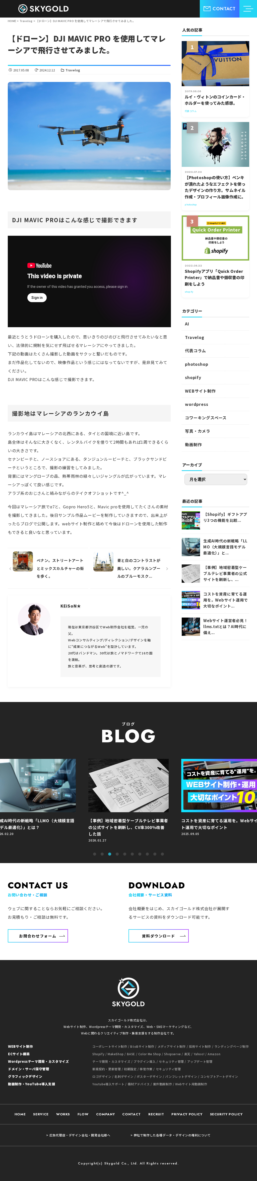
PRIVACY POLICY (186, 1114)
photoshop (196, 364)
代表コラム (195, 350)
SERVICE (41, 1114)
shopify (193, 377)
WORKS (63, 1114)
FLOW (83, 1114)
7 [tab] (139, 854)
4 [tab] (117, 854)
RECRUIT (156, 1114)
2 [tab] (102, 854)
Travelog (73, 70)
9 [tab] (154, 854)
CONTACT (131, 1114)
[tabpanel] (137, 803)
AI (187, 324)
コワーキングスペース (206, 418)
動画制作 (193, 444)
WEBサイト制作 (200, 391)
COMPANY (105, 1114)
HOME (20, 1114)
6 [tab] (132, 854)
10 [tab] (162, 854)
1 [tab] (94, 854)
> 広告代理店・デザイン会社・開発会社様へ (78, 1135)
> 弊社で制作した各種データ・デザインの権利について (171, 1135)
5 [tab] (124, 854)
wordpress (196, 404)
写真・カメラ (197, 431)
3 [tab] (109, 854)
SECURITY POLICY (226, 1114)
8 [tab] (147, 854)
